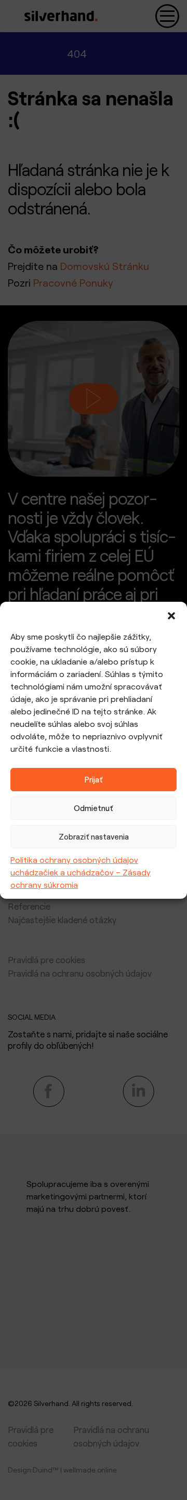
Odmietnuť (93, 808)
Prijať (94, 779)
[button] (171, 615)
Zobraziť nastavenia (94, 836)
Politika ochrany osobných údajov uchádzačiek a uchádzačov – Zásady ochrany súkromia (80, 872)
